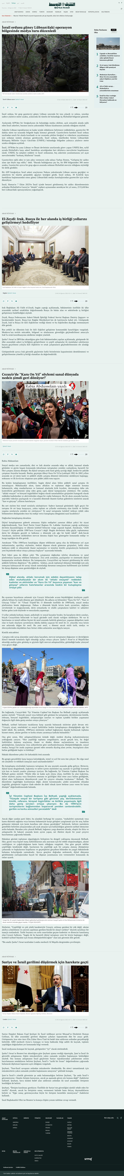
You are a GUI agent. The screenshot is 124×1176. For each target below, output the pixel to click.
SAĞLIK (69, 1122)
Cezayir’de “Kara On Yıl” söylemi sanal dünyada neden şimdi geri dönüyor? (40, 376)
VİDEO (36, 1161)
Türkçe (14, 3)
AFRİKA (15, 1128)
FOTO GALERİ (39, 1155)
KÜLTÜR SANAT (69, 1128)
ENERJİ (47, 1122)
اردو (18, 3)
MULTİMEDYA (105, 12)
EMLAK (47, 1130)
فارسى (22, 3)
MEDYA (69, 1136)
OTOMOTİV (48, 1125)
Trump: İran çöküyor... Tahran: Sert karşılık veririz (29, 16)
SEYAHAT (70, 1141)
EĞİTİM (69, 1125)
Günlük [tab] (113, 29)
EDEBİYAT (70, 1138)
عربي (3, 3)
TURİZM (47, 1133)
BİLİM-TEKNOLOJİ (81, 12)
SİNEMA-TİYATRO (70, 1132)
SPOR (71, 12)
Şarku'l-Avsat (20, 99)
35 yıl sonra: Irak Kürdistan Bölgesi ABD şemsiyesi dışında (109, 67)
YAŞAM (66, 12)
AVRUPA (15, 1125)
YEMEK (69, 1146)
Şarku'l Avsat (12, 293)
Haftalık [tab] (114, 31)
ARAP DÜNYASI (18, 12)
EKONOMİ (50, 12)
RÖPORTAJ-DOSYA (93, 12)
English (8, 3)
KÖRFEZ (34, 12)
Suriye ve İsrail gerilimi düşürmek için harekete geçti (45, 962)
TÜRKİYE (41, 12)
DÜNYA (28, 12)
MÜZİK (69, 1144)
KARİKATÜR (38, 1158)
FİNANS (47, 1128)
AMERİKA (15, 1122)
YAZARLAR (58, 12)
